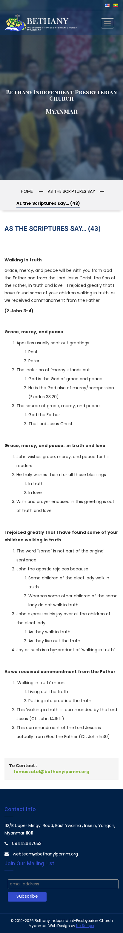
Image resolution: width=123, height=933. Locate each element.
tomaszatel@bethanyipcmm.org (51, 772)
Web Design (59, 926)
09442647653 (26, 843)
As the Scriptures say (71, 191)
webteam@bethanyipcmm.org (45, 854)
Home (27, 191)
